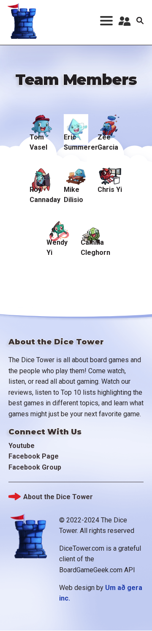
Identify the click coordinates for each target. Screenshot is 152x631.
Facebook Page (33, 456)
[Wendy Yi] (58, 227)
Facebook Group (34, 467)
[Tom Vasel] (42, 122)
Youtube (21, 446)
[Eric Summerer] (76, 122)
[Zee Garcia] (110, 122)
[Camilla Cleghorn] (93, 227)
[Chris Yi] (110, 174)
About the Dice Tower (58, 497)
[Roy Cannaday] (42, 174)
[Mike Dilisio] (76, 174)
